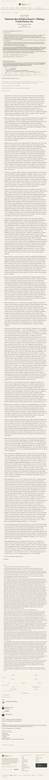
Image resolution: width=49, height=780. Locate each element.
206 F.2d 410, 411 (41, 340)
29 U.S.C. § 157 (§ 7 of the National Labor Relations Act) (29, 48)
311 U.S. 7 (7, 406)
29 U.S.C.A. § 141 (31, 453)
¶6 (3, 189)
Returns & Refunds (26, 775)
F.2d (12, 12)
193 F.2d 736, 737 (8, 340)
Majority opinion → (8, 709)
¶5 (3, 172)
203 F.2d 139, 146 (39, 333)
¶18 (3, 524)
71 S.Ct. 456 (25, 519)
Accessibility (14, 775)
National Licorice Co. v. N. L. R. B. (30, 447)
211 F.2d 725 (7, 553)
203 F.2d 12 (19, 551)
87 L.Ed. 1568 (19, 447)
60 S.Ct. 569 (7, 449)
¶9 (3, 276)
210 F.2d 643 (37, 553)
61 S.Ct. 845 (11, 441)
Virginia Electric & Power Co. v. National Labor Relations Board (22, 52)
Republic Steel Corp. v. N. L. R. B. (38, 404)
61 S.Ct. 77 (12, 406)
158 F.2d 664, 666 (8, 462)
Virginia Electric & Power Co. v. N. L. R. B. (31, 445)
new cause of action (22, 349)
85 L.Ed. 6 (17, 406)
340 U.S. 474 (19, 519)
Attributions (34, 775)
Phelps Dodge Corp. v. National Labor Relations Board (32, 440)
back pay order (30, 526)
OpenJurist (4, 12)
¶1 (3, 95)
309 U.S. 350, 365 (43, 447)
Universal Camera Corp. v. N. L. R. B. (18, 550)
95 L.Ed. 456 (32, 519)
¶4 (3, 142)
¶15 (3, 438)
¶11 (3, 328)
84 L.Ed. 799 (13, 449)
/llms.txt (37, 759)
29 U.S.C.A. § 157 (41, 584)
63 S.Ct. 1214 (12, 447)
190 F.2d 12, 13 (26, 339)
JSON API (37, 761)
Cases (23, 756)
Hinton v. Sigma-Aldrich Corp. (22, 45)
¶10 (3, 302)
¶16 (3, 453)
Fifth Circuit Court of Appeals (24, 24)
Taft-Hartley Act (19, 453)
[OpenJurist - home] (24, 4)
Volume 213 (9, 12)
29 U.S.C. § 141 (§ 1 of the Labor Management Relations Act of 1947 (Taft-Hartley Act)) (23, 47)
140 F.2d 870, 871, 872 (25, 460)
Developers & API (39, 757)
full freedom (31, 425)
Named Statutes (25, 766)
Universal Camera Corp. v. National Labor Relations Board (18, 51)
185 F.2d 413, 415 (12, 333)
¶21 (3, 559)
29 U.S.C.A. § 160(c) (16, 445)
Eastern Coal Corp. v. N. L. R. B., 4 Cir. (36, 516)
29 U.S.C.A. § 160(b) (32, 306)
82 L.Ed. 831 (12, 450)
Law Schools (24, 764)
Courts (23, 763)
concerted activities (9, 374)
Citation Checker (25, 770)
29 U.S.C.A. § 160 (11, 486)
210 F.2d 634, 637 (8, 351)
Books (23, 769)
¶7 (3, 218)
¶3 (3, 131)
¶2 (3, 117)
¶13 (3, 404)
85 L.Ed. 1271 (18, 441)
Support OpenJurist (39, 765)
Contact (19, 775)
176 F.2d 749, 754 (14, 353)
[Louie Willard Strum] (3, 715)
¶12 (3, 382)
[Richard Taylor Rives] (3, 708)
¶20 (3, 556)
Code (23, 758)
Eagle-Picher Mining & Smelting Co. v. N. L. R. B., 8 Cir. (28, 462)
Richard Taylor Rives (9, 707)
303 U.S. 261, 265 (41, 449)
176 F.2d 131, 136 (8, 518)
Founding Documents (26, 767)
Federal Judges (24, 761)
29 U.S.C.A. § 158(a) (36, 104)
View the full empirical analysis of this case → (11, 78)
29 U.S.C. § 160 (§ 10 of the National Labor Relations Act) (31, 49)
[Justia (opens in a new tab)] (16, 769)
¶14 (3, 419)
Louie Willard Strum (8, 714)
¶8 (3, 256)
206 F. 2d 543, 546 (29, 351)
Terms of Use (40, 775)
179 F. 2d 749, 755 (39, 518)
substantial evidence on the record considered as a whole (13, 739)
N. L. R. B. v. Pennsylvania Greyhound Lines (27, 449)
